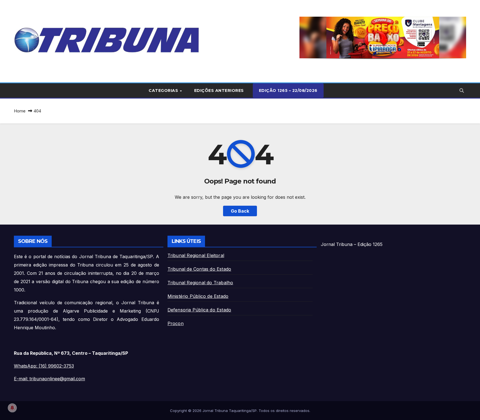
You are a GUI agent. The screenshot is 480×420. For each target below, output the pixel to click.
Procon (176, 323)
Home (20, 111)
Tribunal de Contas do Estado (199, 269)
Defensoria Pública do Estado (199, 310)
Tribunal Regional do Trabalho (200, 282)
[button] (382, 37)
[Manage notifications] (12, 407)
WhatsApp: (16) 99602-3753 (44, 366)
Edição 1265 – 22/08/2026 (288, 90)
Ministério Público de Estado (198, 296)
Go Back (240, 211)
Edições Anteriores (219, 90)
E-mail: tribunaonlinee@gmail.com (49, 378)
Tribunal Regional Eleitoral (196, 255)
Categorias (164, 90)
